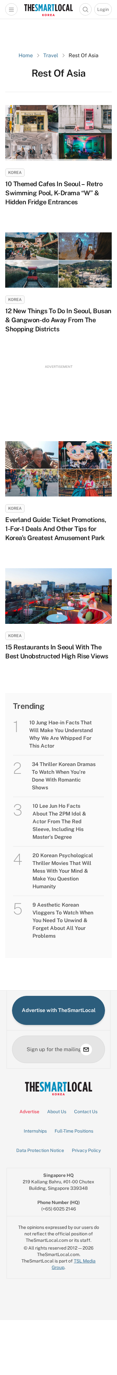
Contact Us (86, 1111)
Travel (50, 55)
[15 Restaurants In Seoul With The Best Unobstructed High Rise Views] (58, 596)
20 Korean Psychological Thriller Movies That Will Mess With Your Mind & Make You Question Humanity (62, 871)
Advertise (29, 1111)
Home (26, 55)
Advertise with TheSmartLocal (59, 1010)
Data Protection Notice (40, 1150)
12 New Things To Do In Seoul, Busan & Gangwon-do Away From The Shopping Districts (58, 320)
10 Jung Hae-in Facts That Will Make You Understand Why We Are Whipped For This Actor (61, 734)
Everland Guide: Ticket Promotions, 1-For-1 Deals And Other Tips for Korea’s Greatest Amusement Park (55, 529)
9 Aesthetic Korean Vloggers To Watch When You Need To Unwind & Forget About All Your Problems (62, 920)
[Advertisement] (58, 397)
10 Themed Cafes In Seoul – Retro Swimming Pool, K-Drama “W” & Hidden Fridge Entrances (53, 193)
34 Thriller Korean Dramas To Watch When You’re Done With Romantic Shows (64, 776)
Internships (35, 1131)
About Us (56, 1111)
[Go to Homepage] (48, 9)
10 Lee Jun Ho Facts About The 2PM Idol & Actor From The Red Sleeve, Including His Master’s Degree (59, 821)
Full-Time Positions (74, 1131)
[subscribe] (86, 1049)
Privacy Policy (86, 1150)
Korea (15, 172)
